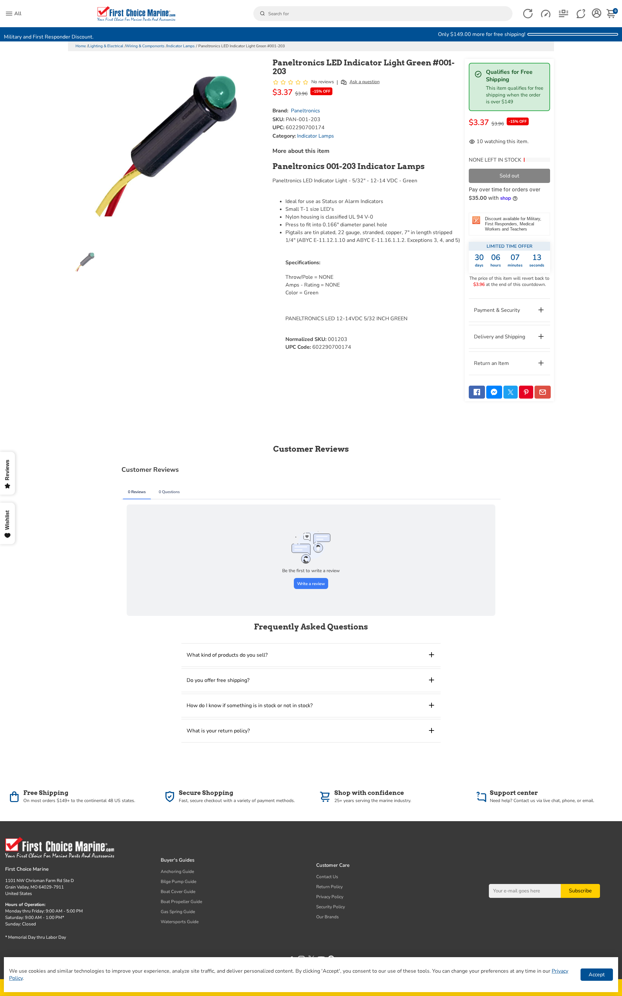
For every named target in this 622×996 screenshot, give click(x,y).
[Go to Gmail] (543, 392)
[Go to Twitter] (510, 392)
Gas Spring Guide (178, 912)
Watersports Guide (180, 922)
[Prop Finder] (528, 13)
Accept (597, 974)
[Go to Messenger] (494, 392)
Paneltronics (305, 110)
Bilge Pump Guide (178, 881)
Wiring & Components (145, 46)
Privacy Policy (329, 897)
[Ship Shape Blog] (563, 13)
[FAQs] (581, 13)
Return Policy (329, 887)
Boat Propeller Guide (181, 902)
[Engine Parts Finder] (545, 13)
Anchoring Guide (177, 871)
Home (80, 46)
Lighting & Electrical (105, 46)
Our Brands (327, 917)
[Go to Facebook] (477, 392)
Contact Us (327, 877)
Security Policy (330, 907)
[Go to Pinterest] (526, 392)
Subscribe (580, 890)
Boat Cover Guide (178, 891)
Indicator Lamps (181, 46)
